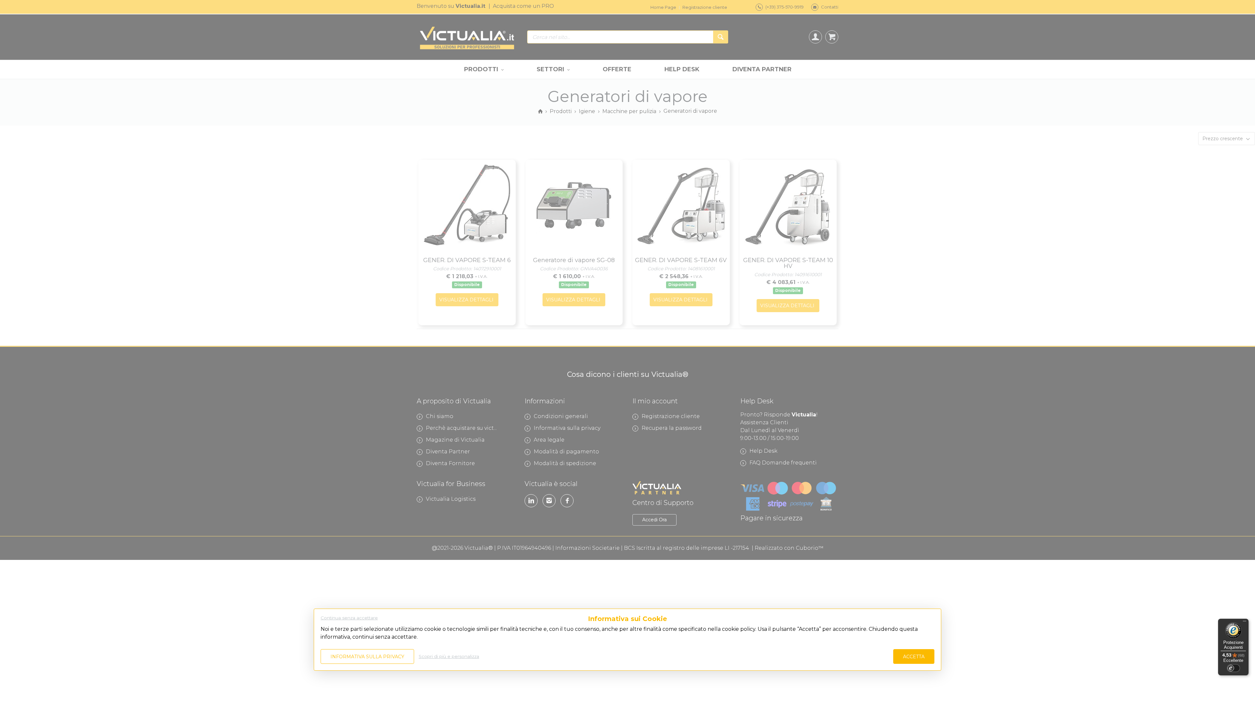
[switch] (1233, 668)
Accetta (914, 657)
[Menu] (1244, 623)
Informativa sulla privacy (367, 657)
